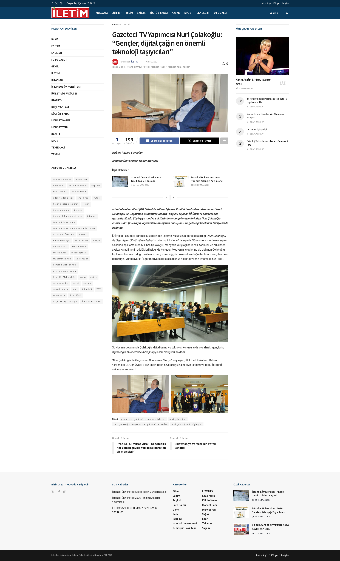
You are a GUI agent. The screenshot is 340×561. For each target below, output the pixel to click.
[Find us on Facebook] (52, 3)
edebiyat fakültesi (63, 198)
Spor (187, 13)
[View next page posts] (173, 197)
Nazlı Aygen (82, 259)
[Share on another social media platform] (224, 141)
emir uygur (83, 198)
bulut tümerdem (78, 186)
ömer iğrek (76, 295)
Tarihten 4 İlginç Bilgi (257, 129)
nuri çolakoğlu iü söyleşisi (187, 424)
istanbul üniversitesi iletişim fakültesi (74, 228)
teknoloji (87, 289)
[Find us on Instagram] (61, 3)
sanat (83, 277)
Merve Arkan (79, 246)
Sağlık (141, 13)
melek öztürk (60, 246)
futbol (97, 198)
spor (75, 289)
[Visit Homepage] (70, 13)
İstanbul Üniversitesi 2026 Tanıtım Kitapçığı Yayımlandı (207, 179)
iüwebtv (83, 234)
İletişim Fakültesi (91, 301)
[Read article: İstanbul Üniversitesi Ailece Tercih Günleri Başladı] (120, 181)
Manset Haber (159, 66)
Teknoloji (202, 13)
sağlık (93, 277)
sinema (87, 283)
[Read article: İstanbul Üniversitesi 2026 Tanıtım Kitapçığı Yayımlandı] (181, 181)
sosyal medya (60, 289)
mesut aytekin (79, 253)
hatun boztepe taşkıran (65, 204)
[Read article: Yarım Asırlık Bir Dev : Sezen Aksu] (262, 56)
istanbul (91, 216)
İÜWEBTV (56, 100)
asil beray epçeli (62, 180)
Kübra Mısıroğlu (61, 240)
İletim (55, 73)
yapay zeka (59, 295)
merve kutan (60, 253)
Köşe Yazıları (60, 107)
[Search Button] (287, 13)
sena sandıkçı (61, 283)
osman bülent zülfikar (65, 265)
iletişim (78, 210)
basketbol (81, 180)
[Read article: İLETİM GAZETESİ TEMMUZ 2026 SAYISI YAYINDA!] (241, 529)
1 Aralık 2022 (150, 61)
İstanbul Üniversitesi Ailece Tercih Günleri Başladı (146, 179)
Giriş (275, 13)
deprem (95, 186)
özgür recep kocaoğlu (65, 301)
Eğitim (116, 13)
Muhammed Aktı (62, 259)
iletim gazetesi (61, 210)
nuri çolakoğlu (177, 419)
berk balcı (58, 186)
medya (96, 240)
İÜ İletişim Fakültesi (64, 93)
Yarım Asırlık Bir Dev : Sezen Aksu (254, 82)
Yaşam (176, 13)
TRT (99, 289)
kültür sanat (81, 240)
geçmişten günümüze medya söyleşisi (143, 419)
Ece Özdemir (60, 192)
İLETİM (134, 61)
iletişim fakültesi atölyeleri (68, 216)
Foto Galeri (220, 13)
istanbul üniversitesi (64, 222)
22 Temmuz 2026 (140, 185)
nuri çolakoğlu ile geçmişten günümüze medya (141, 424)
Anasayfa (102, 13)
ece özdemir (79, 192)
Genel (127, 24)
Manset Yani (175, 66)
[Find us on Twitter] (56, 3)
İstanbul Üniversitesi (138, 66)
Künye (276, 3)
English (56, 52)
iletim (86, 204)
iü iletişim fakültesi (64, 234)
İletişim (285, 3)
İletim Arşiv (265, 3)
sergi (76, 283)
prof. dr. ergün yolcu (64, 271)
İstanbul (57, 80)
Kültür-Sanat (158, 13)
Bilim (129, 13)
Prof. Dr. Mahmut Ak (64, 277)
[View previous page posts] (166, 197)
